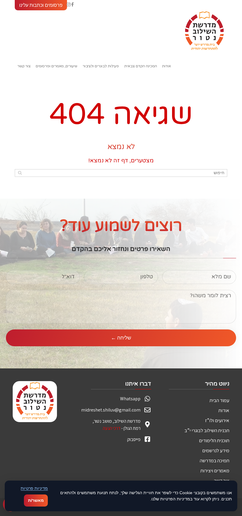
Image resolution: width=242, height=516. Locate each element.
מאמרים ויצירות (214, 470)
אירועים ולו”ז (217, 420)
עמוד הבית (219, 400)
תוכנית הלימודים (214, 440)
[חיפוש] (20, 173)
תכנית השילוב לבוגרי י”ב (206, 430)
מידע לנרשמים (215, 450)
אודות (223, 410)
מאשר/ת (36, 500)
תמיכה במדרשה (214, 460)
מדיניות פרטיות (34, 488)
